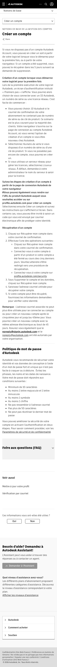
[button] (26, 10)
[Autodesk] (15, 4)
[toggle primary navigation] (5, 4)
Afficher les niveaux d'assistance (20, 595)
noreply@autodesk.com (15, 335)
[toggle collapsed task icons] (40, 4)
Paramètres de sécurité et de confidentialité (26, 432)
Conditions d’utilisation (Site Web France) (25, 658)
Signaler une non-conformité (27, 657)
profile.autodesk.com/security (30, 276)
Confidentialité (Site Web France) (16, 652)
